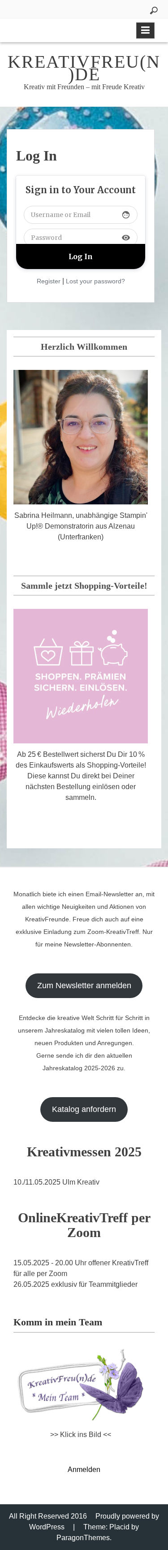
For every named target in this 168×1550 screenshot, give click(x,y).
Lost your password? (95, 281)
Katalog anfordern (84, 1109)
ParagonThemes (83, 1537)
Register (48, 281)
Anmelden (84, 1469)
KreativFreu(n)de (84, 68)
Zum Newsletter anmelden (84, 985)
